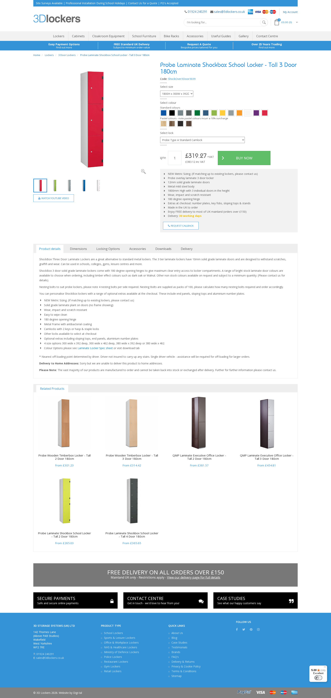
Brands (175, 652)
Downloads (163, 249)
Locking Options (108, 249)
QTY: (163, 158)
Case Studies (179, 642)
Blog (174, 638)
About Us (177, 633)
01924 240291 (197, 12)
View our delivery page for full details (193, 577)
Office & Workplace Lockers (121, 642)
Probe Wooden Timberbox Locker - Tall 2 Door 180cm (64, 456)
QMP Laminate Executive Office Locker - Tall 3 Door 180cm (266, 456)
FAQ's (175, 657)
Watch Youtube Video (55, 198)
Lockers (58, 36)
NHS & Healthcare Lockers (120, 647)
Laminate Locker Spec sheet (95, 348)
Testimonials (179, 647)
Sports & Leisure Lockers (119, 638)
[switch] (318, 677)
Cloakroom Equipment (108, 36)
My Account (290, 12)
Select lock (166, 133)
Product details (50, 249)
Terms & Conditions (183, 671)
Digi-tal (77, 693)
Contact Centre (267, 36)
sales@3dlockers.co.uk (229, 12)
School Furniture (144, 36)
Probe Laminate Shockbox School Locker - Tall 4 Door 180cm (131, 534)
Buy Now (244, 158)
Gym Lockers (112, 666)
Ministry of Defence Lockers (121, 652)
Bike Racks (171, 36)
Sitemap (176, 676)
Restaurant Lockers (116, 661)
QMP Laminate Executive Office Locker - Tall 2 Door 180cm (199, 456)
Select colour (168, 103)
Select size (166, 86)
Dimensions (78, 249)
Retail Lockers (112, 671)
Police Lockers (113, 657)
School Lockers (113, 633)
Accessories (195, 36)
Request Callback (182, 225)
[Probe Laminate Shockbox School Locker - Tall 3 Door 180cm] (91, 119)
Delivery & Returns (183, 661)
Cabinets (78, 36)
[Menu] (325, 668)
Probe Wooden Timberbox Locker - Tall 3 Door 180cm (132, 456)
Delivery (187, 249)
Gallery (244, 36)
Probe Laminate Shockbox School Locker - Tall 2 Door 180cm (64, 534)
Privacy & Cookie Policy (186, 666)
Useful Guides (221, 36)
